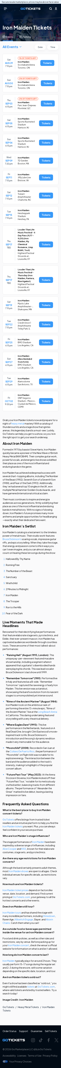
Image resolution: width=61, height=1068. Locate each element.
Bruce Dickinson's (12, 539)
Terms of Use (34, 1055)
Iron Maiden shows (18, 871)
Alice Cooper (10, 848)
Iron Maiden (38, 841)
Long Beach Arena (47, 711)
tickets (31, 986)
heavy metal (17, 423)
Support (23, 1031)
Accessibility (9, 1055)
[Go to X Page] (56, 1040)
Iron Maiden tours (12, 912)
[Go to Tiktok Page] (41, 1040)
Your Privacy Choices (20, 1061)
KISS (23, 848)
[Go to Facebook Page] (49, 1040)
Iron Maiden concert (18, 945)
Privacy (50, 1055)
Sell (51, 1031)
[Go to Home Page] (30, 9)
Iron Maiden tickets (13, 826)
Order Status (9, 1031)
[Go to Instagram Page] (33, 1040)
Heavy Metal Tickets (28, 1007)
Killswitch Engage (24, 919)
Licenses (21, 1055)
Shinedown (49, 915)
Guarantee (36, 1031)
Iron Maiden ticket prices (15, 890)
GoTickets (8, 819)
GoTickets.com (21, 897)
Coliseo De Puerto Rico (22, 751)
